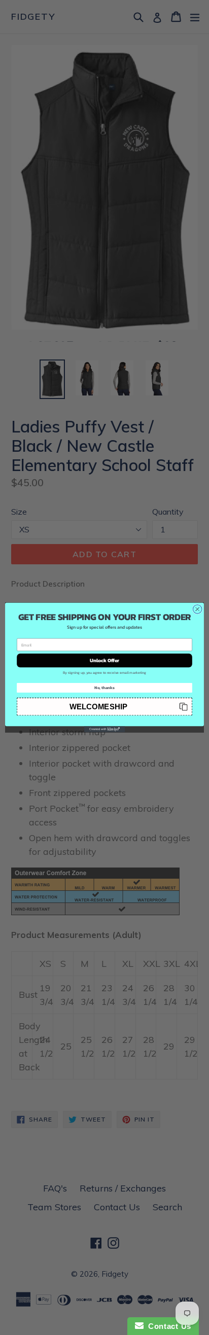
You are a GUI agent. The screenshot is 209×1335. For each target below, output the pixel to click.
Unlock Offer (105, 660)
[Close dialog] (197, 609)
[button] (104, 706)
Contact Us (167, 1326)
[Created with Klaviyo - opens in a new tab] (104, 729)
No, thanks (104, 687)
